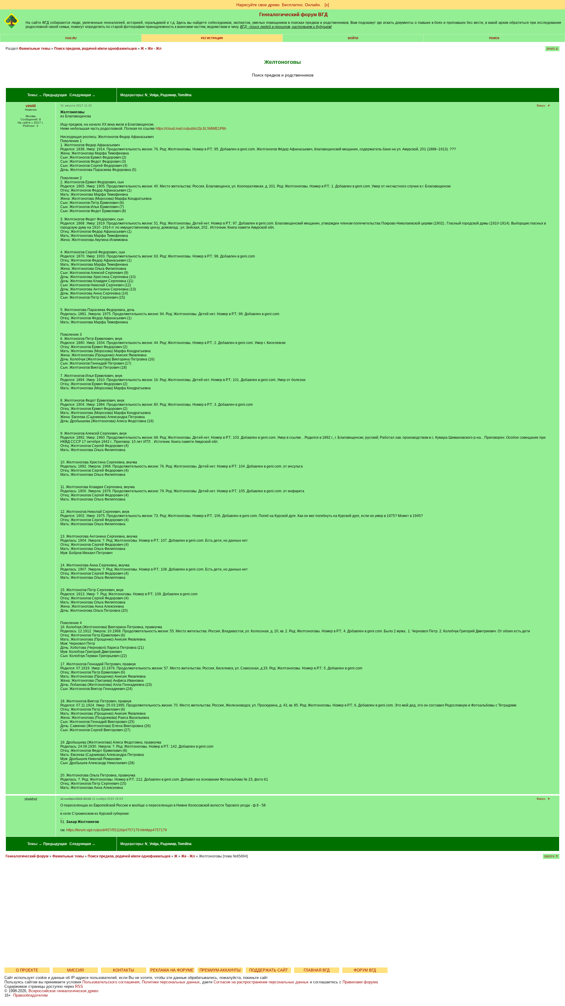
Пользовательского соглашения (110, 982)
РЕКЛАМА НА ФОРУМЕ (172, 970)
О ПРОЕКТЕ (27, 970)
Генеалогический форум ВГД (293, 14)
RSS (79, 986)
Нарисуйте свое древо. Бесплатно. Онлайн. (278, 4)
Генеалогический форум (27, 856)
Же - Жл (155, 48)
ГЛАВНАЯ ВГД (317, 970)
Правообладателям (30, 995)
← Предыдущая (53, 95)
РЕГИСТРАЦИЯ (212, 38)
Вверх (541, 105)
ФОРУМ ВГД (365, 970)
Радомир (168, 95)
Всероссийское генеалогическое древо (63, 991)
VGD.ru (71, 38)
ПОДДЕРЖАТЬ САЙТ (268, 970)
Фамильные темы (34, 48)
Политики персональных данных (171, 982)
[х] (327, 4)
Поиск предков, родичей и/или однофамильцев (95, 48)
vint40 (31, 106)
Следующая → (82, 95)
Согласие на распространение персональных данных (261, 982)
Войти (353, 38)
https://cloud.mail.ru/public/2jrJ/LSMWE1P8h (191, 129)
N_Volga (152, 95)
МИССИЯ (75, 970)
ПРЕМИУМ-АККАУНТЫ (220, 970)
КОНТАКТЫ (123, 970)
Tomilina (185, 95)
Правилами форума (360, 982)
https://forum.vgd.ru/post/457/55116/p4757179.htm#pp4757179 (116, 830)
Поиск (494, 38)
